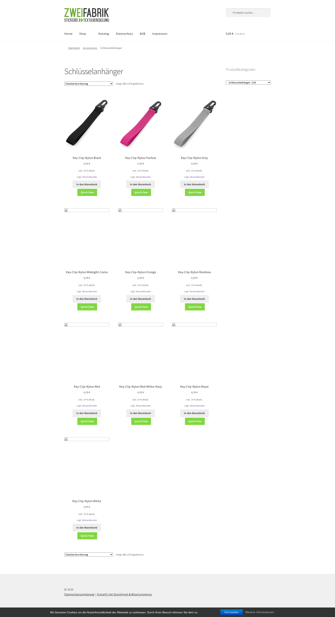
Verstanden (231, 612)
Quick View (87, 192)
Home (68, 34)
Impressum (159, 34)
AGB (142, 34)
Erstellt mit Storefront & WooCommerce (124, 594)
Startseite (74, 48)
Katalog (103, 34)
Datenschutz (124, 34)
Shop (82, 34)
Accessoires (90, 48)
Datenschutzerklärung (79, 594)
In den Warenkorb (86, 184)
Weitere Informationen (259, 612)
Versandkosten (89, 176)
